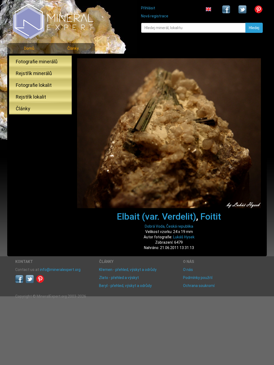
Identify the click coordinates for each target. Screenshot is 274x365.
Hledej (254, 28)
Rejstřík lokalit (31, 97)
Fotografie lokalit (34, 85)
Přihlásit (148, 8)
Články (73, 48)
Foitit (210, 216)
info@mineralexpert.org (60, 269)
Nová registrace (154, 16)
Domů (29, 48)
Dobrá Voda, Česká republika (169, 226)
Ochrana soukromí (199, 286)
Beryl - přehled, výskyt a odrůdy (125, 286)
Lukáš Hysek (184, 237)
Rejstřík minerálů (34, 73)
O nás (188, 269)
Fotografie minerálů (37, 61)
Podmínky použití (197, 277)
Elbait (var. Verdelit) (156, 216)
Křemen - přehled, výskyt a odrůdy (128, 269)
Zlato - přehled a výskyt (119, 277)
